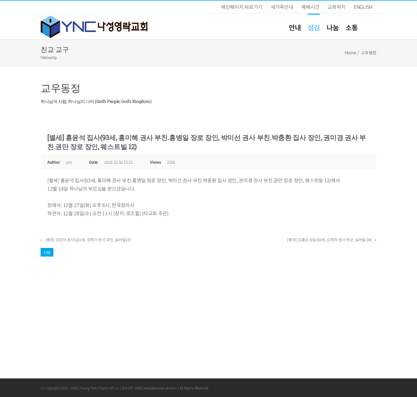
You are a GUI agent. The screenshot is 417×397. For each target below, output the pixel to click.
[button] (367, 26)
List (47, 252)
